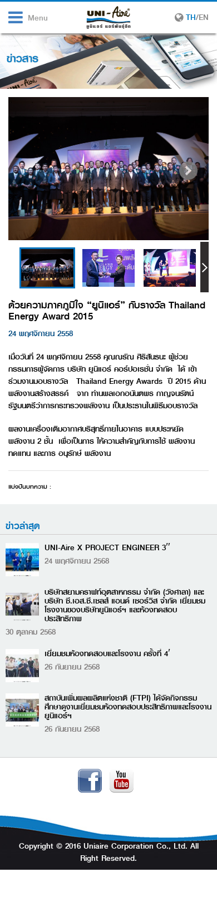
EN (204, 17)
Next (188, 170)
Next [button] (204, 267)
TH (191, 17)
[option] (47, 267)
